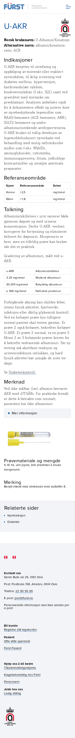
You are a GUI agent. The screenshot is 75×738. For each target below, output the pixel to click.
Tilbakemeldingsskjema (20, 667)
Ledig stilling (12, 693)
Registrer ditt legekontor (20, 629)
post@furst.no (24, 598)
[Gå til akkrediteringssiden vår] (10, 716)
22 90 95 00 (24, 591)
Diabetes (13, 522)
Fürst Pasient (12, 648)
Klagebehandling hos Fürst (22, 674)
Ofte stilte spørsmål (17, 641)
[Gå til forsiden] (26, 7)
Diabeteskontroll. (22, 372)
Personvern (11, 681)
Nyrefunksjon (16, 515)
